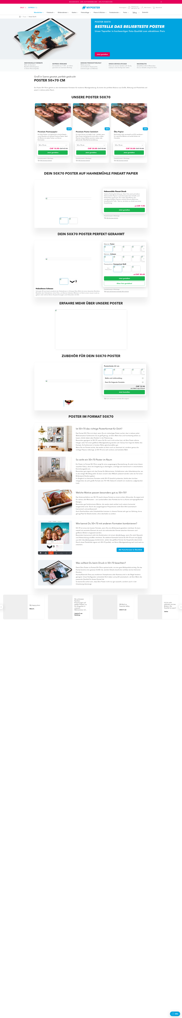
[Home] (91, 7)
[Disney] (135, 12)
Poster (24, 16)
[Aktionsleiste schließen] (161, 2)
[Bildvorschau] (69, 198)
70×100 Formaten (88, 540)
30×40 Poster (120, 535)
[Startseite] (20, 17)
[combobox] (53, 145)
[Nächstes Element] (144, 249)
